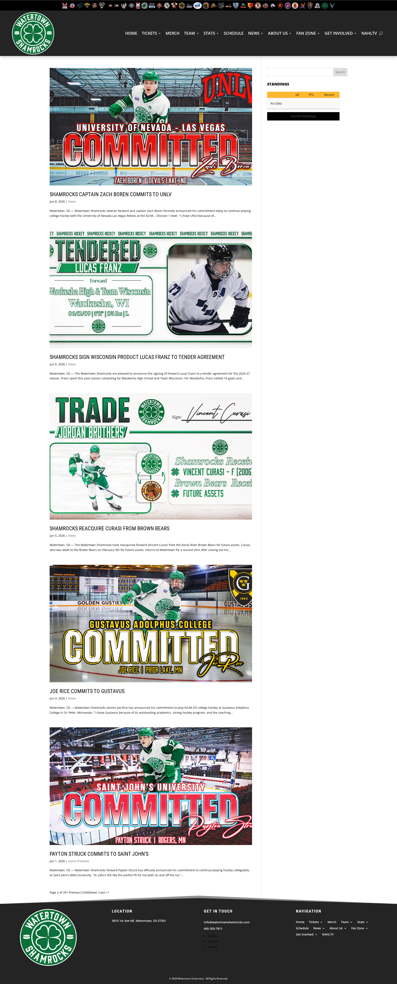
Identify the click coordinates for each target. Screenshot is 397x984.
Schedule (234, 33)
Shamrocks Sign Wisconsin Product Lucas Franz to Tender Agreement (137, 357)
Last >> (104, 892)
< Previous (73, 892)
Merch (172, 33)
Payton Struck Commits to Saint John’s (99, 854)
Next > (95, 892)
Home (131, 33)
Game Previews (78, 861)
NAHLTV (369, 33)
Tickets (149, 33)
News (253, 33)
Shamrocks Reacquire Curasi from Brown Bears (109, 528)
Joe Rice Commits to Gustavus (87, 691)
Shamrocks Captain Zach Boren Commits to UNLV (111, 194)
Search (340, 72)
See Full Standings (303, 116)
